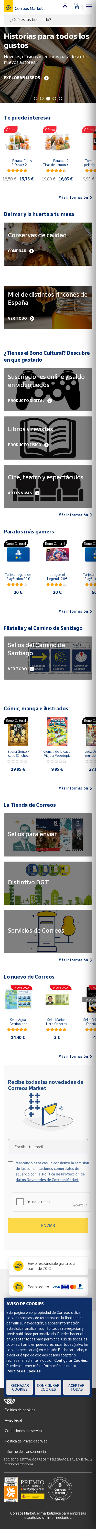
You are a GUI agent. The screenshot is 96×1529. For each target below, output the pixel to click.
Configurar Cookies (48, 1387)
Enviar (48, 1225)
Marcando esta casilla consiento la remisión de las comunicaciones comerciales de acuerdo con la (52, 1171)
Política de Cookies (23, 1371)
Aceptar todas (76, 1387)
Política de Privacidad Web (26, 1441)
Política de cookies (20, 1410)
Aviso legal (13, 1420)
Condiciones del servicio (24, 1431)
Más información (73, 197)
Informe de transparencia (25, 1451)
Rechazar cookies (19, 1387)
